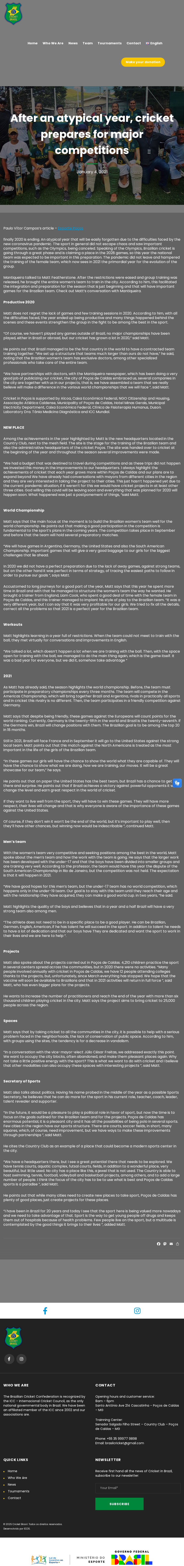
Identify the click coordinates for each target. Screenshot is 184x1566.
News (12, 1484)
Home (12, 1471)
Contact (14, 1498)
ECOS (27, 1528)
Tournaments (18, 1491)
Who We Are (17, 1478)
